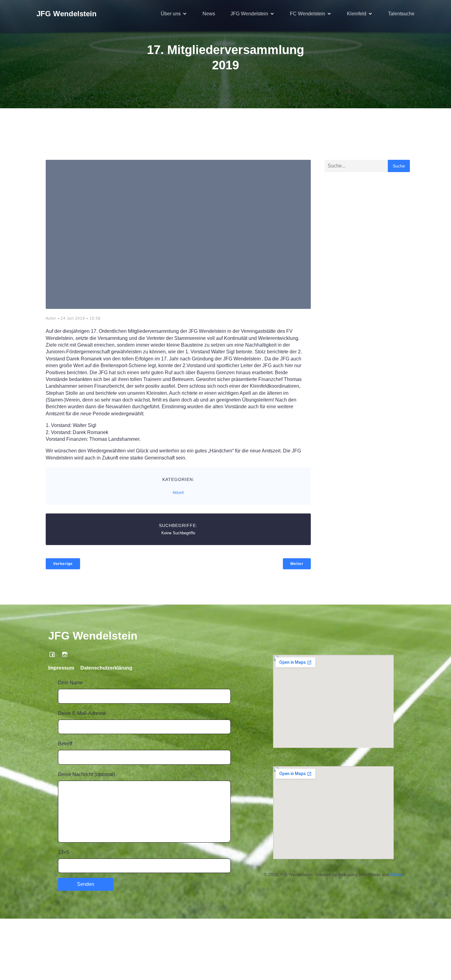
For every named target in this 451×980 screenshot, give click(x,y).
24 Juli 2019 (73, 318)
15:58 (95, 318)
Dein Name (70, 682)
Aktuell (178, 492)
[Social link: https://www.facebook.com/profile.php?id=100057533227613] (54, 654)
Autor (51, 318)
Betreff (65, 743)
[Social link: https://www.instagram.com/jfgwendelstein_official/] (67, 654)
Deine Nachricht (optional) (86, 774)
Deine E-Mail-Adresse (82, 713)
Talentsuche (401, 13)
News (208, 13)
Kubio (396, 874)
